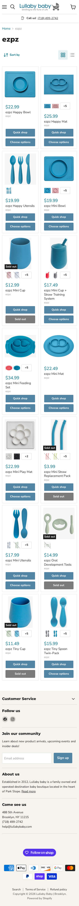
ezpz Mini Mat (54, 374)
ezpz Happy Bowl (18, 112)
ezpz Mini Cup (15, 290)
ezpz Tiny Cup (15, 649)
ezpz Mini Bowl (55, 206)
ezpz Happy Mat (55, 121)
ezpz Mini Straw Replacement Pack (57, 474)
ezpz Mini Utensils (18, 560)
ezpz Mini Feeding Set (18, 385)
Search (16, 889)
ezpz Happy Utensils (20, 206)
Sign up (63, 758)
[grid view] (63, 55)
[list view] (72, 55)
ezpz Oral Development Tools (57, 562)
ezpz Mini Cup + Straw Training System (55, 294)
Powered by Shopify (39, 898)
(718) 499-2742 (48, 18)
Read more (28, 791)
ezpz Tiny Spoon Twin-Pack (55, 651)
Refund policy (58, 889)
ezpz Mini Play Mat (18, 472)
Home (6, 28)
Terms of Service (35, 889)
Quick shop (20, 132)
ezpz (8, 116)
